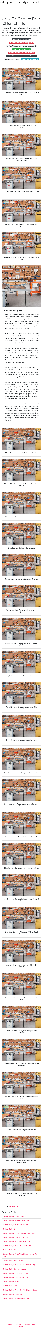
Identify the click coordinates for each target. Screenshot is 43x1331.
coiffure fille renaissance (30, 59)
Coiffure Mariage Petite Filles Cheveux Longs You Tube (20, 1255)
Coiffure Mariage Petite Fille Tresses (15, 1225)
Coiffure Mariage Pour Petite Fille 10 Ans (17, 1246)
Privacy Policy (30, 1324)
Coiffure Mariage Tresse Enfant (13, 1294)
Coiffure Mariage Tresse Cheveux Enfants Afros (19, 1233)
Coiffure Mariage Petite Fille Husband (16, 1220)
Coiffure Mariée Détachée (12, 1250)
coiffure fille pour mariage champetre (21, 53)
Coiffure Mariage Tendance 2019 (14, 1216)
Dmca (10, 1324)
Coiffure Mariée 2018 (10, 1229)
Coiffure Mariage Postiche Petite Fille (15, 1237)
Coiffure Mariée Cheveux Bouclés (14, 1269)
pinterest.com (14, 1206)
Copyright (21, 1326)
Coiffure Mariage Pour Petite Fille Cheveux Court (20, 1290)
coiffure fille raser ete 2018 (22, 39)
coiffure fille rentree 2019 (21, 49)
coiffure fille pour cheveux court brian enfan (21, 56)
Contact (19, 1324)
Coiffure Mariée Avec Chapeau (13, 1260)
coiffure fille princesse (12, 59)
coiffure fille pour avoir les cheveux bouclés (21, 46)
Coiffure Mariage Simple (11, 1281)
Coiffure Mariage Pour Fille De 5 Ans (15, 1277)
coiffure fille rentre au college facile (21, 43)
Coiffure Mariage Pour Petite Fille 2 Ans (16, 1241)
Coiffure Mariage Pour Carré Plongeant (16, 1273)
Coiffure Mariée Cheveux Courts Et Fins (16, 1298)
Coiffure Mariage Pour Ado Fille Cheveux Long (19, 1265)
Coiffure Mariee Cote (10, 1286)
